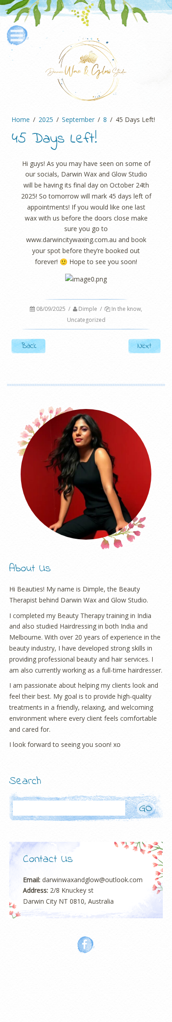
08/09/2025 (51, 309)
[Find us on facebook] (86, 945)
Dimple (87, 309)
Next (144, 346)
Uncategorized (86, 320)
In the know (126, 309)
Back (28, 346)
